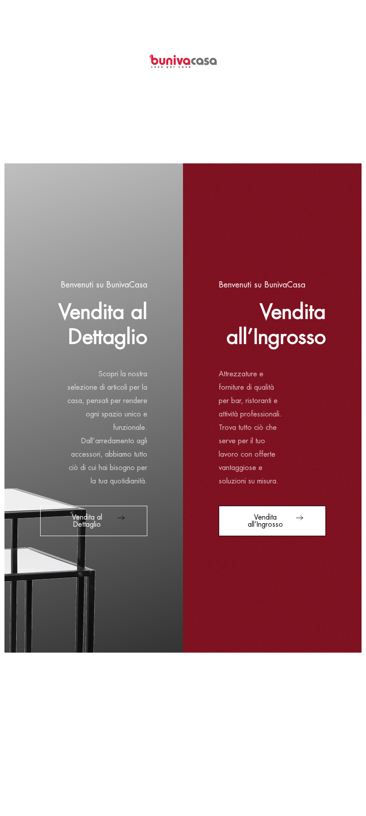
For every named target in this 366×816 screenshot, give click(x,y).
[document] (183, 408)
